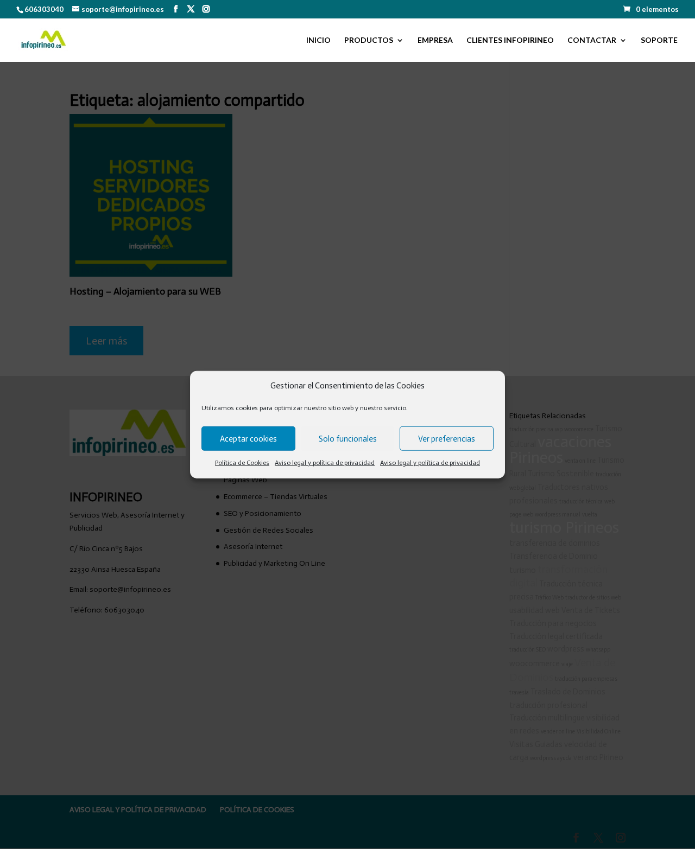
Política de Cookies (242, 463)
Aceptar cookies (248, 439)
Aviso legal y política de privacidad (325, 463)
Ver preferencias (446, 439)
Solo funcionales (348, 439)
